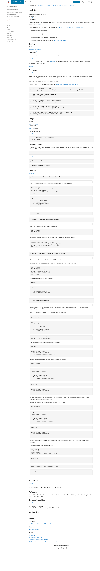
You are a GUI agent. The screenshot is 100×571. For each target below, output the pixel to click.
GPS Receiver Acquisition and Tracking (38, 539)
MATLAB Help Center (17, 2)
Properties (9, 27)
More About (9, 35)
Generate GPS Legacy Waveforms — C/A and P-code (70, 27)
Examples (9, 33)
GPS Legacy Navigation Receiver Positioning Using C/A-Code (43, 541)
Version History (10, 41)
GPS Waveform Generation (35, 537)
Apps (60, 5)
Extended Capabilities (11, 39)
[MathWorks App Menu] (92, 2)
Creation (9, 25)
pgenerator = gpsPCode (35, 49)
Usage (8, 29)
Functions (48, 5)
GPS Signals (32, 535)
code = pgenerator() (34, 124)
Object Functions (10, 31)
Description (9, 24)
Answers (72, 5)
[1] (40, 24)
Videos (65, 5)
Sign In (84, 2)
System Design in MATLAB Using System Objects (67, 84)
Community (28, 2)
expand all (31, 73)
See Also (9, 43)
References (9, 37)
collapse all (31, 173)
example (31, 58)
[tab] (61, 89)
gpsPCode (9, 19)
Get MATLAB (76, 2)
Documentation (32, 5)
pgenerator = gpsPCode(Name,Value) (38, 51)
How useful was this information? (61, 545)
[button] (89, 2)
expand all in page (33, 17)
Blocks (54, 5)
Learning (36, 2)
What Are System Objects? (60, 40)
